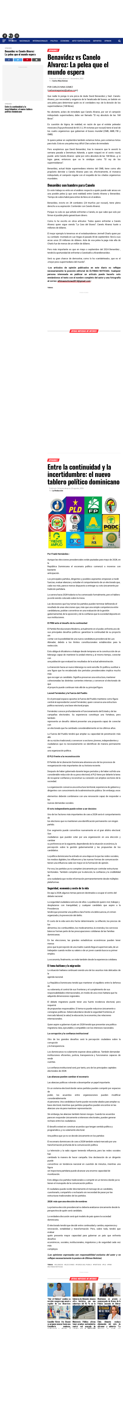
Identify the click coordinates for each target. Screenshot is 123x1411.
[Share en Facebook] (9, 59)
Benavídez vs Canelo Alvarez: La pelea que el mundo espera (20, 53)
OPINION (107, 41)
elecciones (69, 1265)
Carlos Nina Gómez (60, 81)
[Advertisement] (61, 17)
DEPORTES (97, 41)
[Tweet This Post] (18, 59)
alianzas (59, 1265)
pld (104, 1265)
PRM (110, 1265)
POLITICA (54, 41)
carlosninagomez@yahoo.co (61, 90)
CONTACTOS (61, 47)
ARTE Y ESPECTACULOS (81, 41)
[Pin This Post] (27, 59)
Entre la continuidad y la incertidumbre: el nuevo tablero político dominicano (18, 109)
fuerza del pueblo (84, 1265)
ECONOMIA (65, 41)
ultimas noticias (55, 1267)
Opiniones (8, 48)
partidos (97, 1265)
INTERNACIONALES (40, 41)
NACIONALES (25, 41)
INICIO (14, 41)
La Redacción (57, 491)
